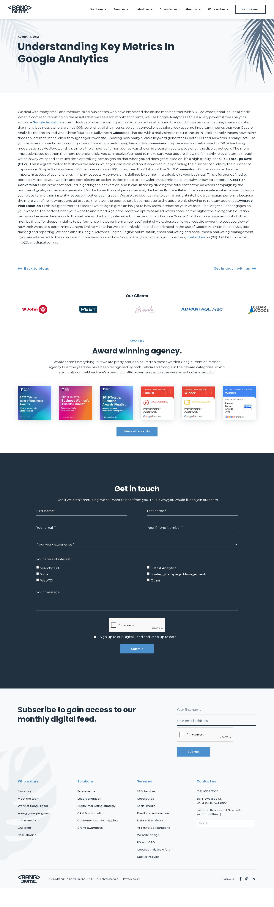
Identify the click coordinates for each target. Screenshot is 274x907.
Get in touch (251, 9)
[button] (98, 9)
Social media (146, 806)
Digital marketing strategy (96, 806)
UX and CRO (146, 842)
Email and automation (153, 813)
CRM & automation (90, 813)
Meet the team (28, 798)
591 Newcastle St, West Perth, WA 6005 (212, 801)
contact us (196, 237)
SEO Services (146, 791)
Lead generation (89, 798)
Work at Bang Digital (33, 806)
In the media (27, 820)
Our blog (24, 827)
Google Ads (145, 798)
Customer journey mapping (97, 820)
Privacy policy (131, 878)
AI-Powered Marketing (153, 827)
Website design (148, 835)
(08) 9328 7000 (207, 791)
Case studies (168, 9)
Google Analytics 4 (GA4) (155, 849)
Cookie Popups (148, 857)
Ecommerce (86, 791)
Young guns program (33, 813)
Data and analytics (150, 820)
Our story (25, 791)
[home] (20, 9)
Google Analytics (47, 122)
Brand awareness (90, 827)
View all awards (137, 431)
